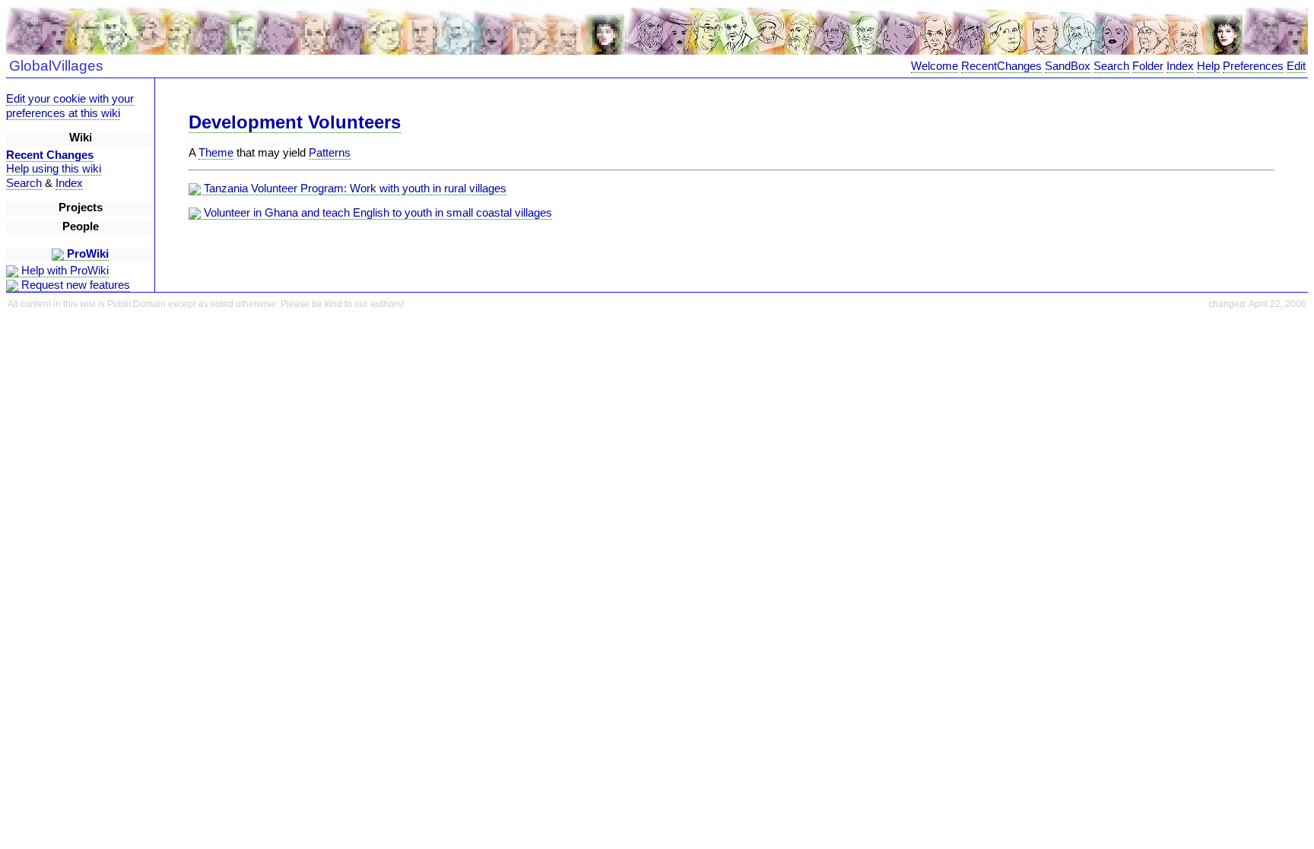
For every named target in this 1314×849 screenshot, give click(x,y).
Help (1208, 66)
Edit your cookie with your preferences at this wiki (70, 106)
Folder (1147, 66)
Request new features (74, 285)
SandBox (1067, 66)
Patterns (330, 153)
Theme (215, 153)
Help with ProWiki (63, 271)
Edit (1296, 66)
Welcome (934, 66)
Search (1111, 66)
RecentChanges (1001, 66)
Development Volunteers (295, 122)
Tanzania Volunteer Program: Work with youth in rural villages (353, 188)
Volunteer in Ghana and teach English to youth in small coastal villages (376, 213)
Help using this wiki (53, 169)
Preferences (1253, 66)
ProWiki (86, 254)
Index (1180, 66)
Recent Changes (50, 155)
